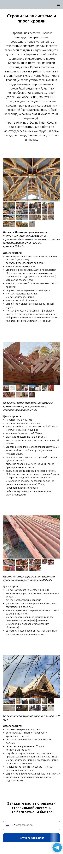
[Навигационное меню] (58, 5)
